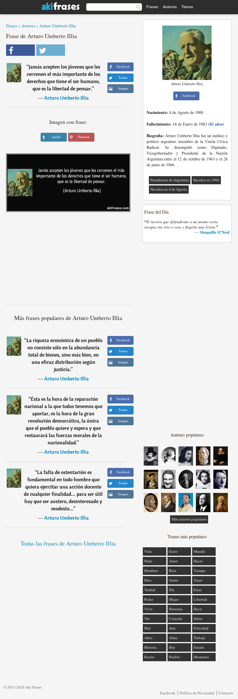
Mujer (173, 599)
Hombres (151, 570)
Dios (148, 580)
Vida (148, 551)
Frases (152, 7)
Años (148, 637)
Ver (146, 618)
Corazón (175, 618)
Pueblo (174, 656)
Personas (176, 609)
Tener (198, 580)
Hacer (198, 561)
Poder (148, 599)
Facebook (167, 693)
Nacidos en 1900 (206, 180)
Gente (173, 580)
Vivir (148, 609)
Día (171, 589)
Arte (172, 628)
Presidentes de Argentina (169, 180)
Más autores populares (189, 519)
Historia (150, 647)
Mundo (199, 551)
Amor (173, 561)
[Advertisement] (68, 260)
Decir (198, 609)
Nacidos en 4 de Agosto (168, 189)
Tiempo (200, 570)
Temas (187, 7)
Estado (199, 647)
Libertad (200, 599)
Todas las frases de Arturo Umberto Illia (68, 543)
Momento (201, 656)
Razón (149, 656)
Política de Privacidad (197, 693)
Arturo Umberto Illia (57, 25)
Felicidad (201, 628)
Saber (198, 618)
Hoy (172, 647)
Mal (147, 628)
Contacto (226, 693)
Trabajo (199, 637)
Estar (197, 589)
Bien (172, 570)
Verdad (149, 589)
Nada (148, 561)
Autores (170, 7)
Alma (173, 637)
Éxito (173, 551)
